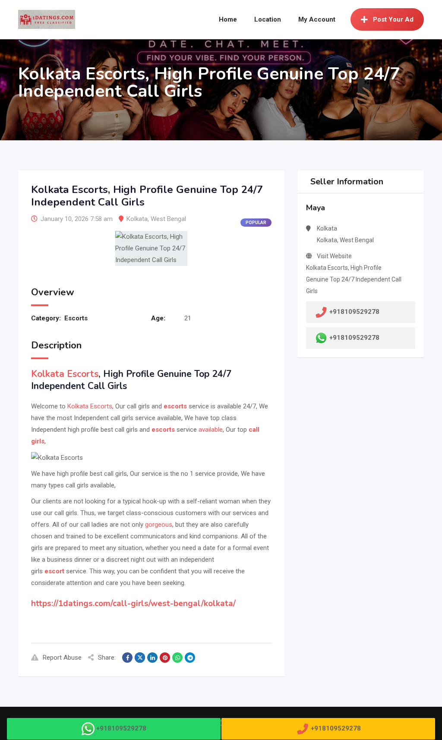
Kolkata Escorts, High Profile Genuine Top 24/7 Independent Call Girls (353, 279)
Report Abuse (62, 657)
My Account (316, 19)
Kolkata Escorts (64, 374)
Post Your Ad (393, 19)
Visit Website (334, 256)
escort (54, 571)
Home (228, 19)
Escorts (76, 318)
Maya (315, 207)
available (211, 429)
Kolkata (137, 219)
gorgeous (158, 524)
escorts (175, 406)
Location (267, 19)
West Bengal (168, 219)
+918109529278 (354, 338)
